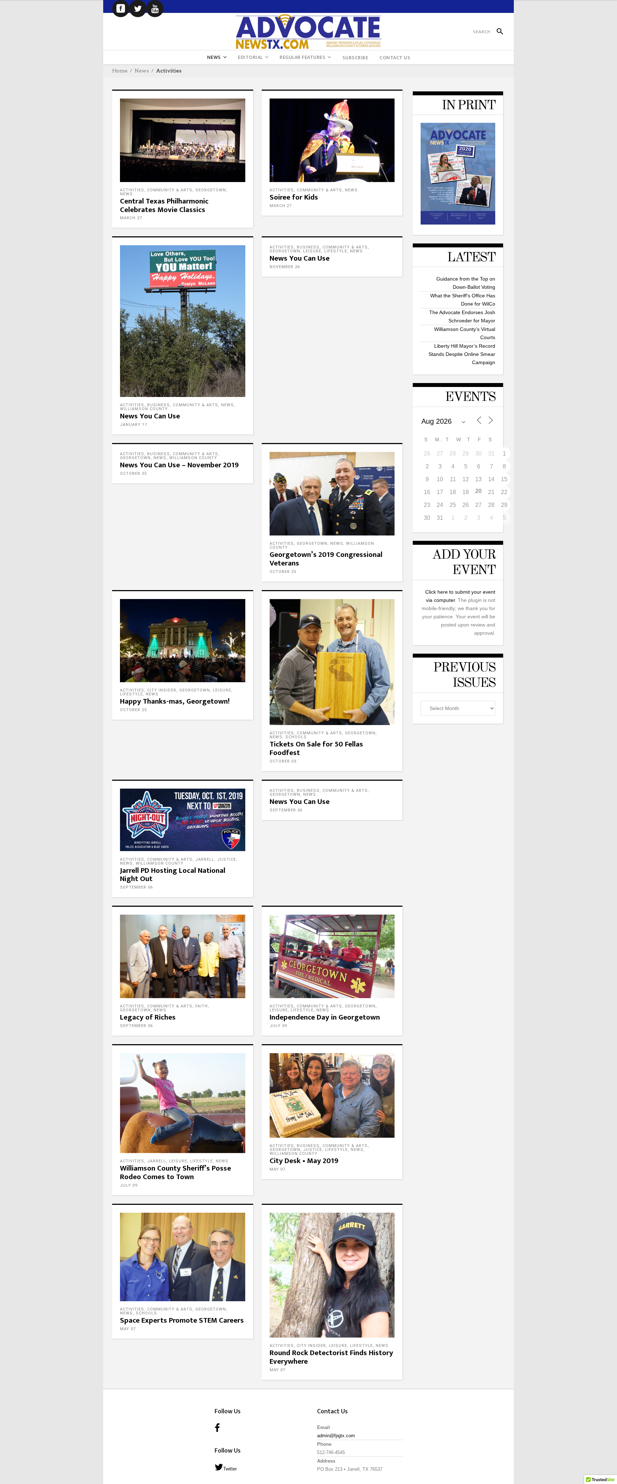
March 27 (131, 218)
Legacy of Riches (148, 1017)
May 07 (277, 1169)
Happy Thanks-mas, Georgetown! (175, 701)
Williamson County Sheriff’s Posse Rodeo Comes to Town (175, 1172)
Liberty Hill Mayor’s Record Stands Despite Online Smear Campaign (461, 354)
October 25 (133, 473)
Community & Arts (169, 190)
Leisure (312, 251)
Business (158, 405)
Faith (201, 1006)
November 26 (285, 267)
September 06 (136, 887)
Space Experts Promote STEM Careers (182, 1320)
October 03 (283, 761)
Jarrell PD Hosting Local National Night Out (172, 874)
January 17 (133, 424)
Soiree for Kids (294, 197)
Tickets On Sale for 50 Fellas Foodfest (316, 748)
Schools (296, 737)
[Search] (497, 31)
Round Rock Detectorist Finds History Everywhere (331, 1357)
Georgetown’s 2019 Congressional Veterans (326, 558)
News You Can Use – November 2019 (179, 465)
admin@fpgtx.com (336, 1435)
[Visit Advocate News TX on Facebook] (217, 1428)
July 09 (278, 1025)
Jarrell (204, 859)
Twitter (230, 1469)
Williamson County (144, 409)
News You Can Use (150, 416)
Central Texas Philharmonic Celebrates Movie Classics (164, 205)
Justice (226, 859)
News (142, 71)
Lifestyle (335, 251)
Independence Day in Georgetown (325, 1017)
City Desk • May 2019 (304, 1160)
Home (119, 71)
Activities (132, 190)
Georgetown (210, 190)
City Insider (161, 690)
